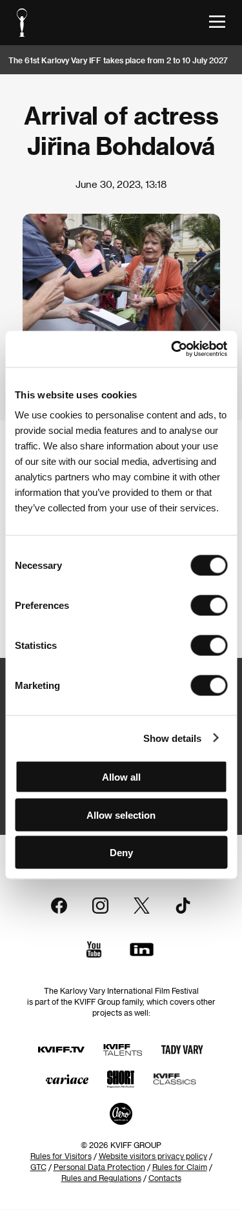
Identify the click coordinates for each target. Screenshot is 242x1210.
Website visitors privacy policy (153, 1155)
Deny (121, 852)
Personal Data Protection (99, 1166)
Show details (172, 737)
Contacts (164, 1177)
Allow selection (121, 814)
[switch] (208, 605)
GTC (38, 1166)
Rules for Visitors (61, 1155)
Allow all (121, 777)
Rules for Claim (179, 1166)
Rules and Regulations (101, 1177)
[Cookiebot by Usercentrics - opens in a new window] (172, 349)
